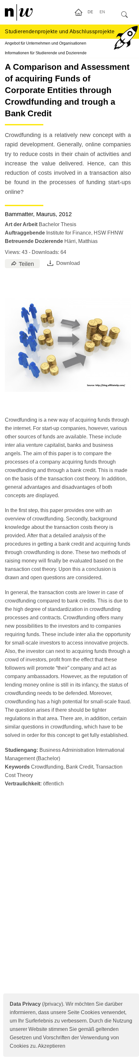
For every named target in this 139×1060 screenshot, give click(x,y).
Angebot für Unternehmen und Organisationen (45, 43)
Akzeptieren (51, 1046)
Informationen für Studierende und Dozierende (46, 53)
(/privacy (35, 1004)
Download (68, 263)
